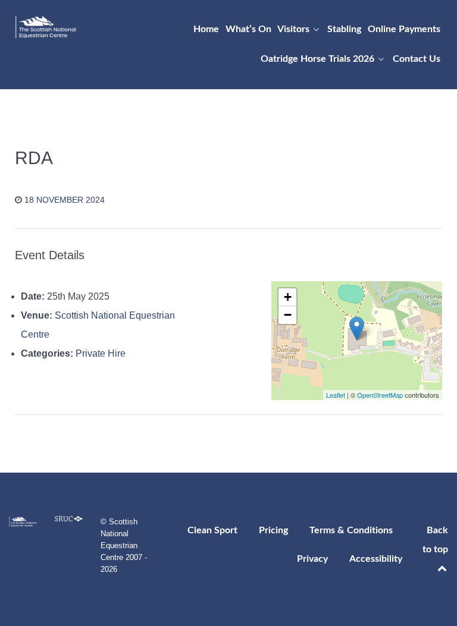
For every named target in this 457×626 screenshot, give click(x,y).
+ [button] (288, 297)
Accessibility (375, 559)
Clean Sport (212, 530)
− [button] (288, 314)
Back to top (435, 540)
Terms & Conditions (351, 530)
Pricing (273, 530)
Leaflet (335, 394)
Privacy (312, 559)
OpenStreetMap (380, 394)
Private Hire (101, 353)
